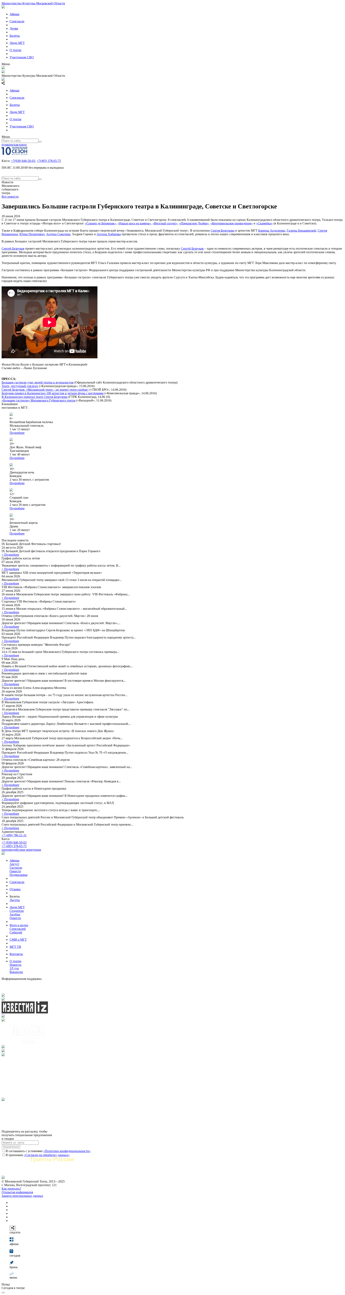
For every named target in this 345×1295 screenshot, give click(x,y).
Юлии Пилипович (32, 234)
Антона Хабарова (109, 234)
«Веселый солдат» (165, 223)
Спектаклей (18, 928)
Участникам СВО (22, 57)
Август (14, 864)
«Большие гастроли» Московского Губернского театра (38, 400)
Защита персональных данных (22, 1195)
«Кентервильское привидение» (231, 223)
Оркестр (15, 871)
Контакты (16, 954)
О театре (15, 50)
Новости (15, 964)
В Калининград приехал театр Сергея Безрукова (34, 396)
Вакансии (16, 972)
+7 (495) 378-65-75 (14, 846)
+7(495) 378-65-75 (49, 160)
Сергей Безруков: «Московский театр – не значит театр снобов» (45, 389)
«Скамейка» (264, 223)
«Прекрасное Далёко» (194, 223)
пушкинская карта (14, 144)
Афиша (14, 14)
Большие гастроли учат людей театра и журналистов (37, 382)
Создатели (17, 910)
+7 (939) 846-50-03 (14, 842)
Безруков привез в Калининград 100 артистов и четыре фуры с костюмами (53, 393)
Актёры (15, 914)
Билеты (15, 35)
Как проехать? (11, 1188)
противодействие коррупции (21, 849)
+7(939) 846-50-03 (23, 160)
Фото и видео (19, 925)
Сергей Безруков (13, 248)
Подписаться (11, 1146)
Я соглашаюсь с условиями (48, 1151)
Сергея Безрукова (222, 230)
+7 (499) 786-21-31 (14, 835)
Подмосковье (19, 875)
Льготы (15, 900)
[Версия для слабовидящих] (3, 1292)
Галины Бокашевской (301, 230)
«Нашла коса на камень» (134, 223)
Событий (16, 932)
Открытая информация (17, 1192)
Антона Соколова (58, 234)
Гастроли (16, 867)
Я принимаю (38, 1155)
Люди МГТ (17, 43)
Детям (14, 28)
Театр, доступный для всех (20, 386)
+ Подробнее (10, 554)
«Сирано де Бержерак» (100, 223)
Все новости (10, 196)
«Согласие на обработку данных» (47, 1155)
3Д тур (14, 968)
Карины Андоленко (271, 230)
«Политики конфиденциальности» (67, 1151)
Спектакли (17, 21)
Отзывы (15, 889)
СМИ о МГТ (18, 939)
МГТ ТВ (15, 946)
